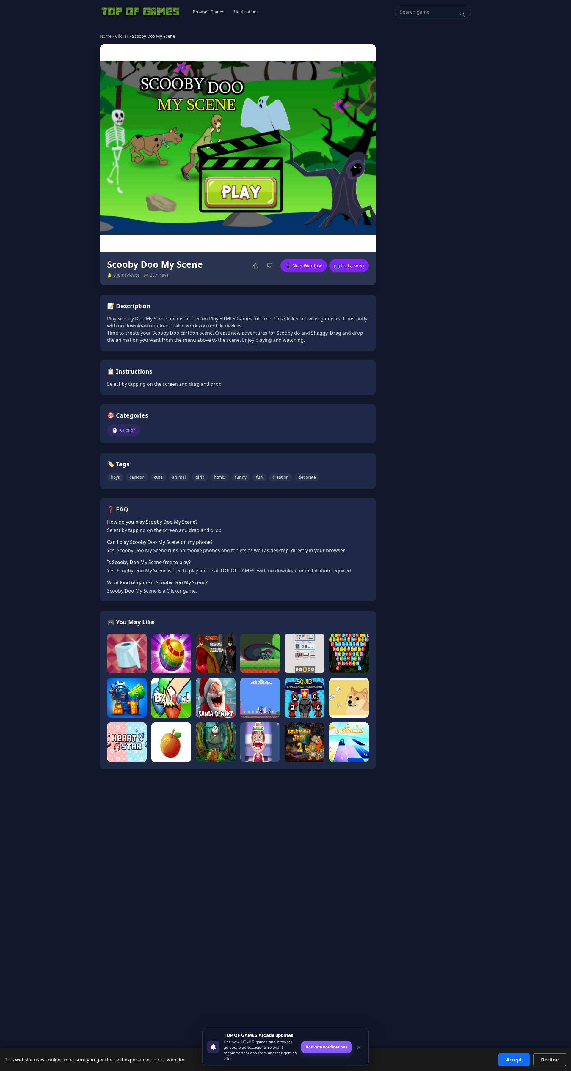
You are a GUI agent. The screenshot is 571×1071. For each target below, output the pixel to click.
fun (259, 477)
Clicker (121, 36)
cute (158, 477)
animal (179, 477)
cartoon (137, 477)
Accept (514, 1059)
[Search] (462, 14)
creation (280, 477)
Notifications (246, 12)
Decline (550, 1059)
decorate (307, 477)
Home (106, 36)
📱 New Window (303, 265)
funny (241, 477)
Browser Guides (208, 12)
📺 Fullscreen (349, 265)
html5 (219, 477)
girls (199, 477)
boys (115, 477)
